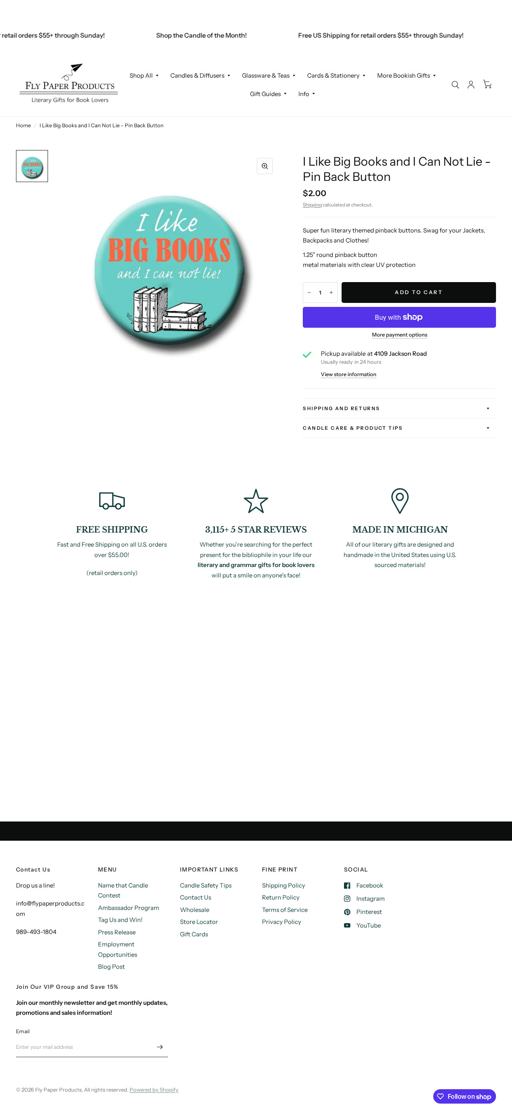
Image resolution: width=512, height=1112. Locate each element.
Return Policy (281, 897)
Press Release (117, 932)
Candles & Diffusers (197, 75)
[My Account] (471, 84)
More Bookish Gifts (403, 75)
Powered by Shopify (154, 1089)
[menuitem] (144, 75)
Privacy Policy (281, 922)
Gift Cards (194, 934)
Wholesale (194, 910)
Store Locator (199, 922)
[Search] (455, 84)
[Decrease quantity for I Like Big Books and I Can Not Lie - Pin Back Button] (309, 293)
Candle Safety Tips (206, 885)
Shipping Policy (283, 885)
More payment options (399, 334)
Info (303, 94)
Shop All (141, 75)
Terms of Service (285, 910)
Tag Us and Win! (120, 920)
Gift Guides (265, 94)
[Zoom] (265, 166)
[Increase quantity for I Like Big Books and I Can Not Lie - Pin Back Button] (331, 293)
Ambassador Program (128, 908)
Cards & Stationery (333, 75)
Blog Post (111, 966)
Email (23, 1031)
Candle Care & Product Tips (353, 428)
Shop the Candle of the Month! (192, 35)
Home (23, 125)
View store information (348, 374)
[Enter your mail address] (160, 1046)
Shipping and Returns (341, 408)
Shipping (312, 205)
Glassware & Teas (266, 75)
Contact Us (195, 897)
